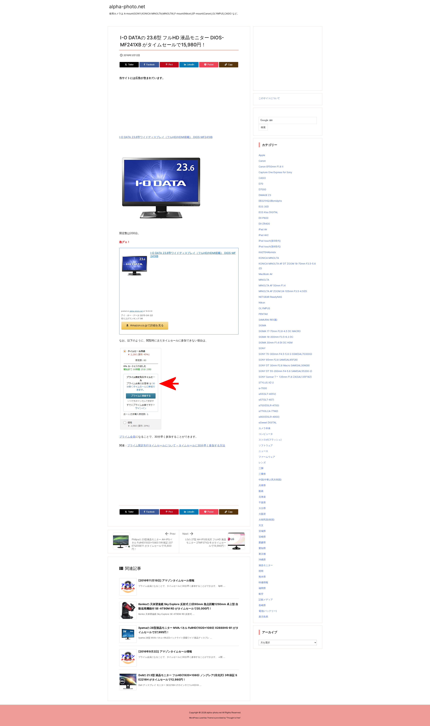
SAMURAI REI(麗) (268, 319)
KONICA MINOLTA (269, 257)
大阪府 (262, 513)
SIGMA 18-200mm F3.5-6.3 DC (276, 336)
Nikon (262, 302)
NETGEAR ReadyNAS (270, 296)
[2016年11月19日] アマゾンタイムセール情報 (166, 580)
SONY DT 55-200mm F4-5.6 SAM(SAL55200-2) (285, 371)
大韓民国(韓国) (266, 519)
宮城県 (262, 531)
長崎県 (262, 605)
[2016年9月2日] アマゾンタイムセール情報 (165, 651)
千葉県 (262, 502)
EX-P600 (263, 217)
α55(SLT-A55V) (267, 393)
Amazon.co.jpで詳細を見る (147, 325)
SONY (262, 348)
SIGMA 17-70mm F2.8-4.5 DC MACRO (280, 331)
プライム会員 (127, 436)
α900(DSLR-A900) (269, 416)
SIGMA (262, 325)
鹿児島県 (263, 616)
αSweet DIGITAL (268, 422)
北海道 (262, 496)
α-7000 (263, 388)
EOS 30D (264, 206)
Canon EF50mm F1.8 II (271, 166)
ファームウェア (267, 456)
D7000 (262, 189)
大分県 (262, 508)
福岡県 (262, 588)
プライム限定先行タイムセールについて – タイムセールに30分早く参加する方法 (176, 445)
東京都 (262, 553)
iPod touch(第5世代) (270, 240)
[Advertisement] (179, 107)
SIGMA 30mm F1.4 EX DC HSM (275, 342)
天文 (261, 525)
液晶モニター (266, 565)
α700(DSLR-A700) (269, 405)
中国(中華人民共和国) (270, 479)
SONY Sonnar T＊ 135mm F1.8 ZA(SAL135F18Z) (285, 376)
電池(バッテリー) (268, 610)
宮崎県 (262, 536)
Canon (262, 160)
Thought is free (233, 718)
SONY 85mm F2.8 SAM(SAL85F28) (278, 359)
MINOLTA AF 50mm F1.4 (272, 285)
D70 (261, 183)
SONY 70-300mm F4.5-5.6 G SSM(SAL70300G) (285, 354)
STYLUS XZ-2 (266, 382)
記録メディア (266, 599)
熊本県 (262, 576)
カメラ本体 (264, 428)
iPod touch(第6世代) (270, 246)
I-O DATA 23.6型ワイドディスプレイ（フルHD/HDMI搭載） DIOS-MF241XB (165, 137)
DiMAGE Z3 (265, 195)
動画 (261, 491)
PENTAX (263, 314)
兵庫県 (262, 485)
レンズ (262, 462)
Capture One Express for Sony (275, 172)
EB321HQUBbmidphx (270, 200)
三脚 (261, 468)
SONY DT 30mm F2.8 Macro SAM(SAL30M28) (284, 365)
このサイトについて (269, 98)
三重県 (262, 473)
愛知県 (262, 548)
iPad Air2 (263, 235)
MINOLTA (264, 279)
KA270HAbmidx (267, 252)
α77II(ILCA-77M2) (268, 411)
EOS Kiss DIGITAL (268, 212)
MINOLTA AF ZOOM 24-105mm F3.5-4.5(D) (283, 291)
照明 (261, 570)
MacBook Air (265, 274)
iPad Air (263, 229)
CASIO (262, 178)
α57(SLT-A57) (266, 399)
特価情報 (263, 582)
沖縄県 (262, 559)
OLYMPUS (264, 308)
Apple (262, 155)
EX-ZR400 (264, 223)
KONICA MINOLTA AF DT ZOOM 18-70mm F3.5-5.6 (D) (287, 266)
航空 (261, 593)
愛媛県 (262, 542)
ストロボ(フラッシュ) (270, 439)
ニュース (263, 451)
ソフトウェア (266, 445)
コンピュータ (266, 433)
